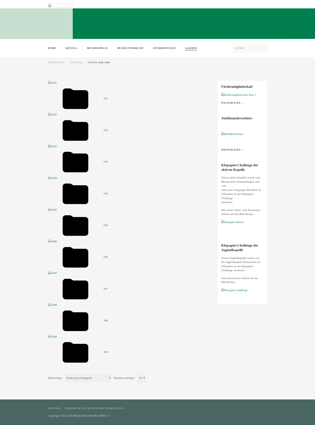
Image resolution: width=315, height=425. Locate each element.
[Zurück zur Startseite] (60, 18)
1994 (105, 193)
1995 (105, 225)
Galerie (191, 48)
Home (52, 48)
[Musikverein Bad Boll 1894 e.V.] (232, 221)
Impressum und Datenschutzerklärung (95, 408)
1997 (105, 288)
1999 (105, 352)
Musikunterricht (130, 48)
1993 (105, 162)
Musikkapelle (97, 48)
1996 (105, 257)
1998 (105, 320)
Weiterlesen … (232, 103)
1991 (105, 98)
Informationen (164, 48)
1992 (105, 130)
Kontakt (54, 408)
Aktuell (71, 48)
